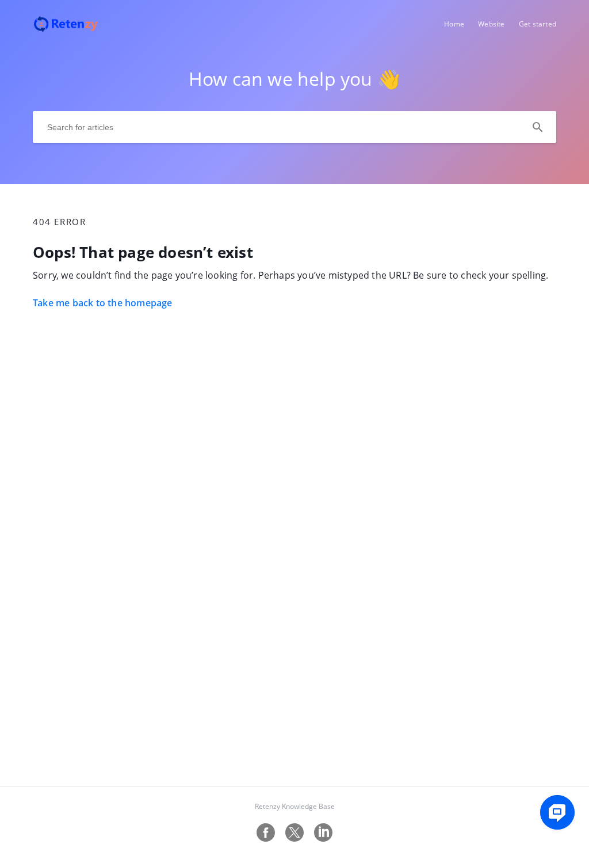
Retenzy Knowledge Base (295, 806)
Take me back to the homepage (103, 302)
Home (454, 24)
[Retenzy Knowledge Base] (65, 29)
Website (491, 24)
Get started (537, 24)
